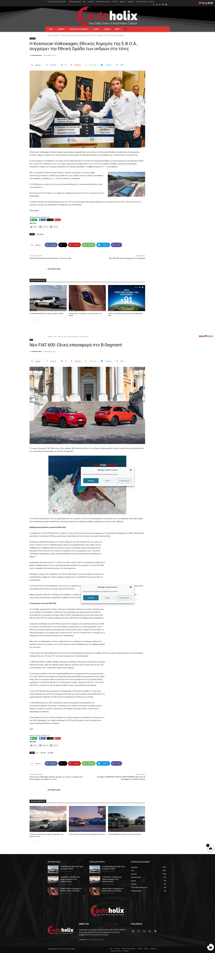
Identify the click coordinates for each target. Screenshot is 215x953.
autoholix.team (36, 55)
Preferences (124, 481)
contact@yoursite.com (96, 939)
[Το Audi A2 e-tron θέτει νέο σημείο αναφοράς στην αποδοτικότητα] (53, 880)
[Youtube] (166, 4)
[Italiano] (211, 3)
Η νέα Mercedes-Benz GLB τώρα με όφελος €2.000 (46, 313)
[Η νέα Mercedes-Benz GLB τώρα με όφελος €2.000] (48, 298)
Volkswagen (40, 234)
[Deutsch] (206, 3)
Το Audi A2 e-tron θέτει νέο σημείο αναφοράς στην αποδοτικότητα (70, 879)
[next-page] (34, 320)
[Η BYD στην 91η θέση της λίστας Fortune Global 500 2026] (126, 298)
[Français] (203, 3)
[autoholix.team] (38, 269)
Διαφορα (57, 35)
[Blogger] (133, 931)
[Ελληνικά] (208, 3)
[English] (200, 3)
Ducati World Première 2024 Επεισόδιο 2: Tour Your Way (50, 258)
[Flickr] (144, 931)
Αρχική (50, 35)
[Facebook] (153, 4)
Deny (107, 481)
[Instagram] (156, 4)
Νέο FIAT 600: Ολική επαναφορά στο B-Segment (127, 258)
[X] (160, 4)
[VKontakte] (155, 931)
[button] (131, 470)
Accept (91, 481)
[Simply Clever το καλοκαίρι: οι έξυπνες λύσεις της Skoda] (87, 298)
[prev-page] (31, 320)
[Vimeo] (163, 4)
